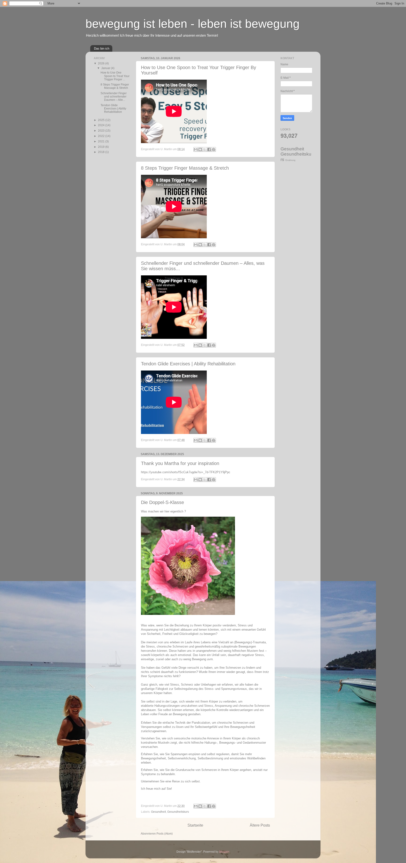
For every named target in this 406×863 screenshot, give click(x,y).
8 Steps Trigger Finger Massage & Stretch (185, 168)
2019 (101, 146)
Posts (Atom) (164, 833)
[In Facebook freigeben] (209, 149)
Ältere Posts (260, 825)
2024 (101, 125)
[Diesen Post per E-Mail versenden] (195, 149)
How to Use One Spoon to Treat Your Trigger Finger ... (115, 76)
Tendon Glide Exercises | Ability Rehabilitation (188, 363)
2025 (101, 119)
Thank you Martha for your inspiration (180, 463)
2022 (101, 135)
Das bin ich (101, 48)
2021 (101, 141)
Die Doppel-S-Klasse (162, 502)
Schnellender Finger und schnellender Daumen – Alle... (114, 96)
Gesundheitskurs (178, 811)
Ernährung (290, 160)
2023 (101, 130)
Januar (106, 68)
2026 (101, 63)
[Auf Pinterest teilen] (213, 149)
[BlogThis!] (200, 149)
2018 (101, 151)
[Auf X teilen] (204, 149)
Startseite (195, 825)
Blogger (224, 851)
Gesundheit (158, 811)
